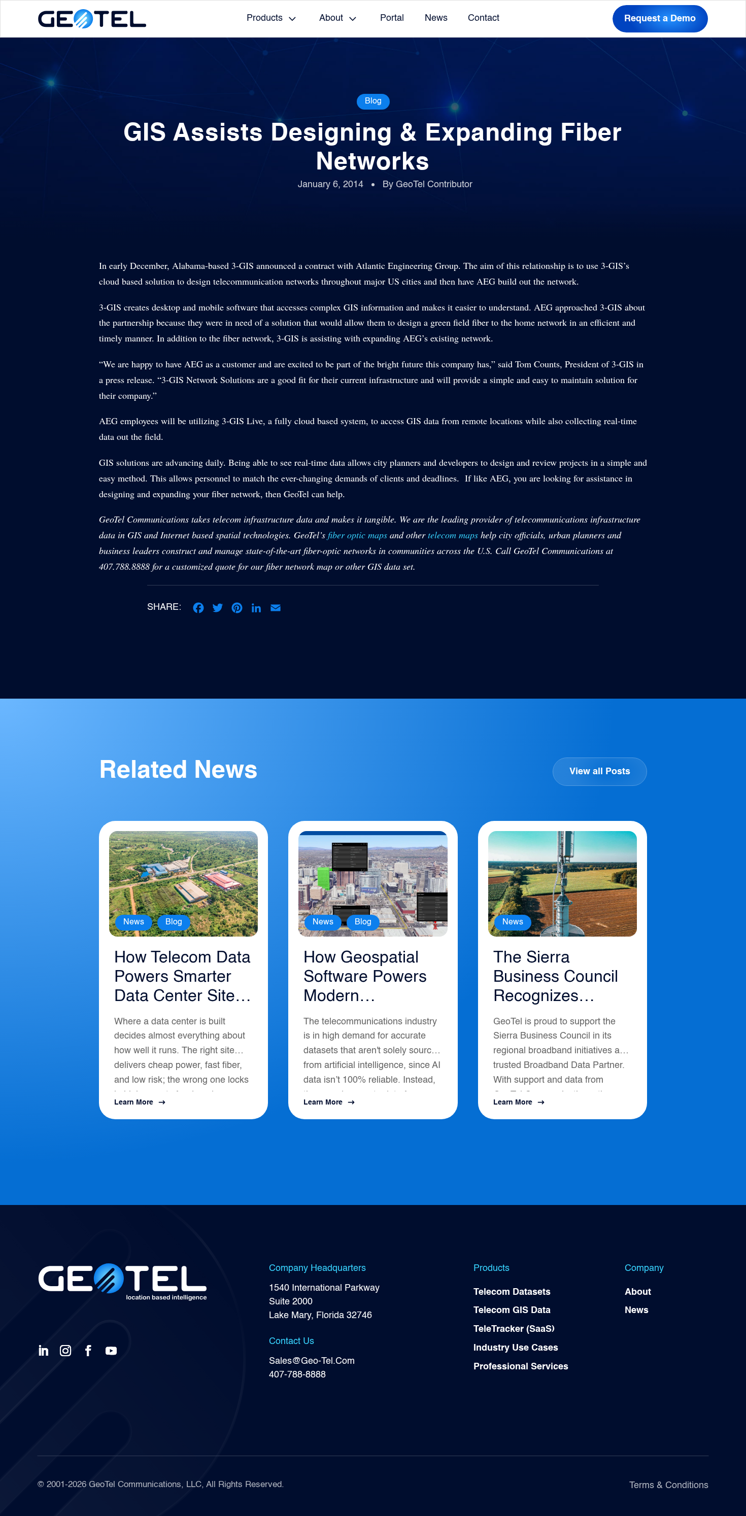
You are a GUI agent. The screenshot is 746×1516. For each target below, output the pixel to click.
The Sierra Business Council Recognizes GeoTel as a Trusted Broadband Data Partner (555, 978)
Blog (373, 101)
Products (265, 18)
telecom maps (453, 535)
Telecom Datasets (512, 1292)
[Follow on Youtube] (113, 1350)
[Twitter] (218, 608)
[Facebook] (198, 608)
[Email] (275, 608)
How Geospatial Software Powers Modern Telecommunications (368, 978)
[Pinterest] (237, 608)
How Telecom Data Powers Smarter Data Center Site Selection (182, 978)
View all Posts (599, 771)
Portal (392, 18)
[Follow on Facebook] (90, 1350)
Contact (483, 18)
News (436, 18)
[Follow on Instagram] (67, 1350)
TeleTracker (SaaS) (514, 1329)
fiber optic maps (357, 535)
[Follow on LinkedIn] (45, 1350)
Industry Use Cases (515, 1348)
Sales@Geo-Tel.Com (312, 1361)
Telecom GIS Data (512, 1310)
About (331, 18)
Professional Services (520, 1366)
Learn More (133, 1102)
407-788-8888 (297, 1375)
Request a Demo (660, 18)
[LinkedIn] (256, 608)
